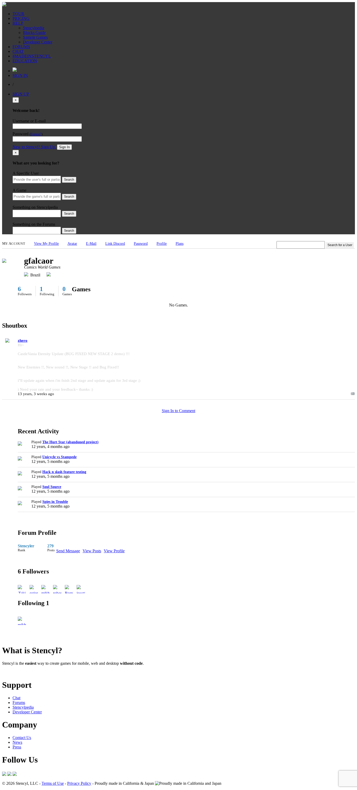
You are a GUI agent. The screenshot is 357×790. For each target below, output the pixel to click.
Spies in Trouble (55, 502)
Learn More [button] (12, 672)
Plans (179, 244)
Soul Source (51, 487)
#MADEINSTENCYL (32, 56)
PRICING (21, 18)
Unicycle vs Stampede (59, 457)
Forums (19, 702)
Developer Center (37, 42)
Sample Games (35, 37)
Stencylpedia (33, 28)
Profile (162, 244)
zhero (22, 340)
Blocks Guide (34, 32)
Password (141, 244)
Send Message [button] (68, 551)
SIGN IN (20, 75)
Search (69, 179)
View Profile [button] (114, 551)
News (17, 742)
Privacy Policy (79, 783)
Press (17, 747)
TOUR (18, 14)
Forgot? (36, 134)
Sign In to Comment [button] (178, 410)
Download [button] (31, 672)
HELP (18, 23)
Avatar (72, 244)
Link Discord (115, 244)
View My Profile (46, 244)
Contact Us (22, 737)
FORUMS (21, 46)
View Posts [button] (92, 551)
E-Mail (91, 244)
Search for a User (339, 245)
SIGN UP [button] (21, 94)
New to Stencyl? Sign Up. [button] (34, 147)
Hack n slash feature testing (64, 472)
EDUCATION (25, 61)
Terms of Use (53, 783)
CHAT (18, 51)
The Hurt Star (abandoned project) (70, 442)
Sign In (64, 147)
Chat (16, 698)
